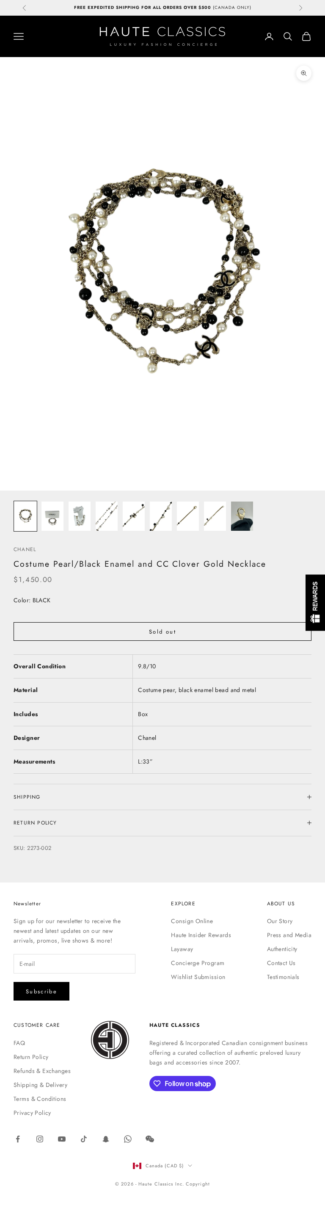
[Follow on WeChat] (150, 1139)
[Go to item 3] (79, 516)
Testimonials (283, 977)
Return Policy (31, 1057)
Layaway (182, 949)
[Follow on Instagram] (40, 1139)
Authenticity (282, 949)
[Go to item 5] (134, 516)
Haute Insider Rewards (201, 935)
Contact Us (281, 963)
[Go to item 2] (52, 516)
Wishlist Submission (198, 977)
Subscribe (41, 991)
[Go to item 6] (161, 516)
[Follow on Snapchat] (106, 1139)
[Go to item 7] (188, 516)
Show (315, 602)
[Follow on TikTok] (84, 1139)
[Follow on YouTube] (62, 1139)
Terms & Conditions (40, 1099)
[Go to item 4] (106, 516)
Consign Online (192, 921)
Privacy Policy (32, 1112)
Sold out (162, 632)
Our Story (280, 921)
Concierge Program (197, 963)
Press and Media (289, 935)
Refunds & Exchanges (42, 1071)
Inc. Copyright (192, 1183)
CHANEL (25, 549)
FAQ (19, 1043)
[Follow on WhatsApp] (128, 1139)
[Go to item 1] (25, 516)
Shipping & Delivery (40, 1085)
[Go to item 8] (215, 516)
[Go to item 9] (242, 516)
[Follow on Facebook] (18, 1139)
